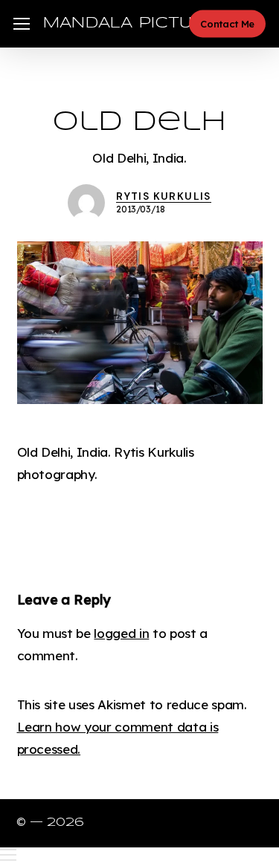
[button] (21, 24)
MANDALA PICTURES (135, 23)
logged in (121, 633)
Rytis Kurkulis (163, 196)
